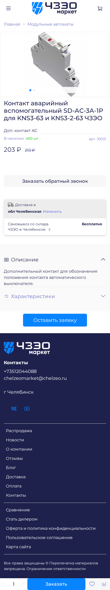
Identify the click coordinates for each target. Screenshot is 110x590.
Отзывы (14, 458)
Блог (11, 467)
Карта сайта (18, 546)
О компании (19, 449)
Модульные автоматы (50, 24)
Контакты (16, 495)
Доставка (16, 476)
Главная (12, 24)
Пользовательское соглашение (39, 537)
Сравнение (18, 509)
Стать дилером (22, 519)
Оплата (13, 486)
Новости (15, 440)
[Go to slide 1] (30, 90)
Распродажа (19, 430)
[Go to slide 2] (35, 90)
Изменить (52, 211)
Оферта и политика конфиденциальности (51, 528)
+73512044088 (20, 371)
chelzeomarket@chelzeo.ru (35, 378)
